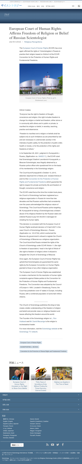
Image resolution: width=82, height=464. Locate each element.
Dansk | (34, 419)
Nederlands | (8, 433)
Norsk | (35, 433)
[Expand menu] (41, 394)
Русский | (35, 435)
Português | (10, 435)
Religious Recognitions (33, 42)
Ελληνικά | (35, 426)
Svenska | (8, 437)
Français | (8, 426)
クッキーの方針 (64, 453)
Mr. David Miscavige (37, 321)
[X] (58, 444)
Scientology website (49, 328)
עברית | (7, 428)
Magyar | (36, 430)
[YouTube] (52, 444)
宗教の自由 (31, 6)
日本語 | (8, 430)
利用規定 (55, 453)
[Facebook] (63, 444)
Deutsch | (35, 423)
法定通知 (72, 453)
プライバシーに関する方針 (43, 453)
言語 (3, 415)
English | (8, 421)
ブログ (6, 14)
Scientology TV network (28, 331)
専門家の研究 (50, 6)
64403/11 (42, 156)
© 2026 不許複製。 (18, 453)
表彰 (42, 6)
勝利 (38, 6)
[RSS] (47, 444)
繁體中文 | (8, 419)
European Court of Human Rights (35, 48)
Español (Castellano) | (39, 421)
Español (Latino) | (10, 423)
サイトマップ (8, 454)
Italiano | (34, 428)
